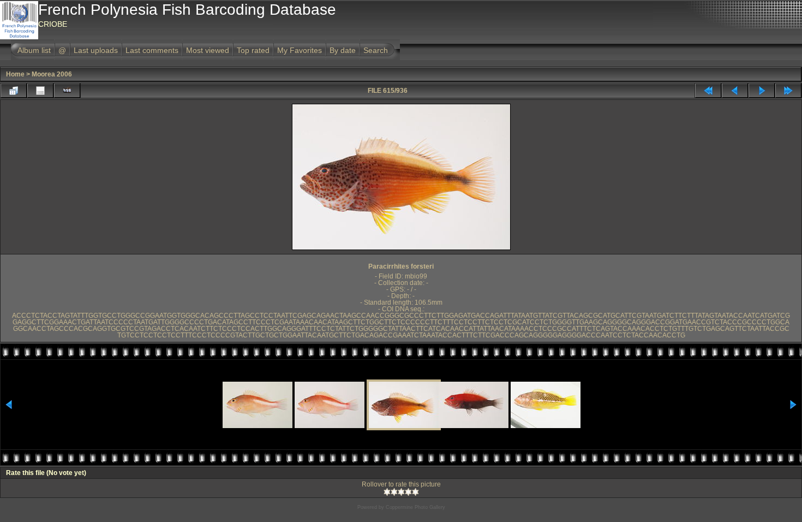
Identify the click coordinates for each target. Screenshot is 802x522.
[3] (401, 492)
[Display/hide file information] (40, 91)
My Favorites (299, 50)
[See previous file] (735, 91)
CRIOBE (52, 24)
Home (15, 74)
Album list (34, 50)
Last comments (151, 50)
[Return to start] (708, 91)
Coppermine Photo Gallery (415, 507)
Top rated (253, 50)
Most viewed (207, 50)
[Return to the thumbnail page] (14, 91)
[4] (408, 492)
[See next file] (762, 91)
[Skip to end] (788, 91)
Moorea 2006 (52, 74)
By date (343, 50)
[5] (415, 492)
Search (375, 50)
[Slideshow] (67, 91)
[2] (394, 492)
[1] (387, 492)
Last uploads (96, 50)
